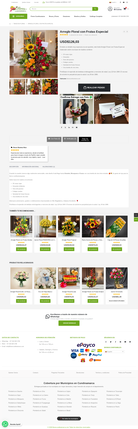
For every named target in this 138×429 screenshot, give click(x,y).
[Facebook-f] (115, 342)
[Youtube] (123, 2)
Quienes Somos (13, 372)
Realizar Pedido (96, 87)
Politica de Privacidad (125, 372)
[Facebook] (120, 2)
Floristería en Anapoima (89, 403)
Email (76, 127)
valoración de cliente (75, 35)
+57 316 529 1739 (14, 341)
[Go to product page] (21, 226)
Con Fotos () (55, 139)
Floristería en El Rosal (114, 399)
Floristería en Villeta (14, 407)
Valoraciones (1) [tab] (48, 166)
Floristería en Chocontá (15, 410)
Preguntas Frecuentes (57, 372)
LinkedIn (69, 127)
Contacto (35, 372)
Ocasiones (66, 16)
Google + (72, 127)
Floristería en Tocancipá (114, 391)
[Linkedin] (130, 342)
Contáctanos (14, 2)
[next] (127, 31)
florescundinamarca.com (73, 78)
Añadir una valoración (90, 35)
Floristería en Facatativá (90, 399)
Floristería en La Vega (114, 403)
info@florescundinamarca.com (15, 346)
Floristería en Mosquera (16, 399)
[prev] (124, 31)
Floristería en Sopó (14, 395)
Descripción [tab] (13, 166)
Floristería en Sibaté (63, 410)
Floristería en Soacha (15, 391)
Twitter (65, 127)
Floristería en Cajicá (63, 391)
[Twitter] (111, 342)
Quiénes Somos (26, 2)
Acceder (36, 2)
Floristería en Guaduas (40, 407)
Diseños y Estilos (80, 16)
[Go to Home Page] (10, 23)
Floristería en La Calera (40, 395)
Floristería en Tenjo (88, 395)
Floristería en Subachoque (16, 403)
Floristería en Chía (39, 391)
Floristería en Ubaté (39, 410)
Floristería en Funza (39, 399)
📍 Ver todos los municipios (69, 419)
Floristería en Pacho (113, 407)
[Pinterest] (120, 342)
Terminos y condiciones (102, 372)
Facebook (61, 127)
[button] (114, 351)
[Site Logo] (18, 9)
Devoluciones (80, 372)
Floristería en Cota (63, 395)
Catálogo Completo (96, 16)
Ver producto (21, 249)
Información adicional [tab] (30, 166)
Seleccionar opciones (116, 301)
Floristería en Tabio (113, 395)
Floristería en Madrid (64, 399)
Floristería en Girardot (64, 407)
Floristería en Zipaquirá (89, 391)
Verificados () (71, 139)
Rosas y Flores (54, 16)
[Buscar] (95, 9)
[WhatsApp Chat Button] (5, 424)
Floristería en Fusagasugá (41, 403)
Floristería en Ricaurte (89, 407)
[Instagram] (127, 2)
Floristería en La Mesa (64, 403)
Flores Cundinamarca (38, 16)
